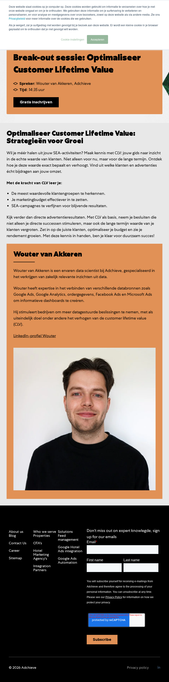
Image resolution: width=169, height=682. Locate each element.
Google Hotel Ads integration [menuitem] (70, 549)
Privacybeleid (17, 18)
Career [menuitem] (14, 550)
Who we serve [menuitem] (44, 531)
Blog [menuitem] (12, 535)
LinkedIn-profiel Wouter (34, 335)
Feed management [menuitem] (68, 537)
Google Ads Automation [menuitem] (67, 560)
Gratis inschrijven (36, 102)
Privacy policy (138, 667)
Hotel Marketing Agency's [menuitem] (41, 554)
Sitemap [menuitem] (15, 558)
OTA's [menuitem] (37, 543)
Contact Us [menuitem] (17, 543)
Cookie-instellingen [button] (72, 39)
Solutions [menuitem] (65, 531)
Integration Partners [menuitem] (42, 568)
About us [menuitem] (16, 531)
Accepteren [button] (97, 39)
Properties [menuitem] (41, 535)
